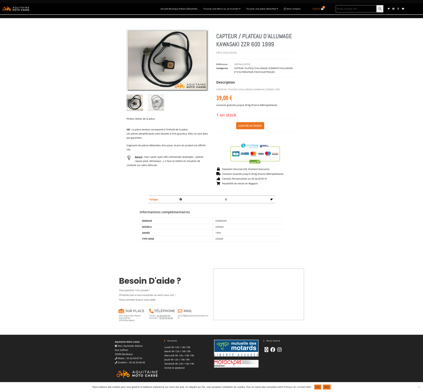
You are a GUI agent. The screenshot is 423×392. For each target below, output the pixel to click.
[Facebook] (393, 9)
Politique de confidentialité (298, 387)
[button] (181, 199)
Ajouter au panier (250, 125)
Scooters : (161, 317)
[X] (266, 349)
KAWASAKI (221, 220)
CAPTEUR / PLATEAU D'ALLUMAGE (251, 68)
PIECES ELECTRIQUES (264, 71)
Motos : (160, 315)
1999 (218, 232)
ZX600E (219, 238)
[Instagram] (398, 9)
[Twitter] (389, 9)
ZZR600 (219, 226)
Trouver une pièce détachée (261, 8)
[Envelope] (403, 9)
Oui (318, 387)
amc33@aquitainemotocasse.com (193, 316)
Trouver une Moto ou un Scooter (221, 8)
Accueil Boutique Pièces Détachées (179, 8)
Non (327, 387)
